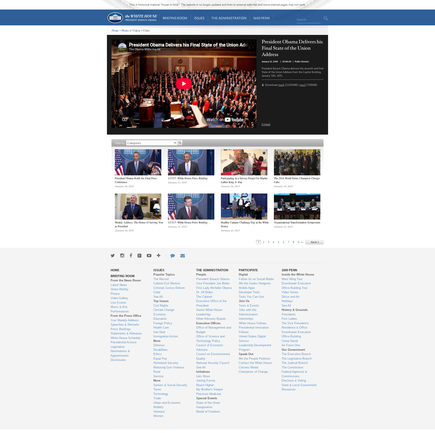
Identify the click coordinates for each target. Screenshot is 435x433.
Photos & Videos (130, 31)
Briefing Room (175, 18)
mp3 (303, 85)
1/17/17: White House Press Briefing (188, 178)
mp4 (281, 85)
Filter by (119, 143)
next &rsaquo (314, 242)
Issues (199, 18)
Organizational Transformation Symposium (297, 222)
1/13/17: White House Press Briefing (188, 222)
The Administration (228, 18)
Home (132, 18)
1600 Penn (261, 18)
